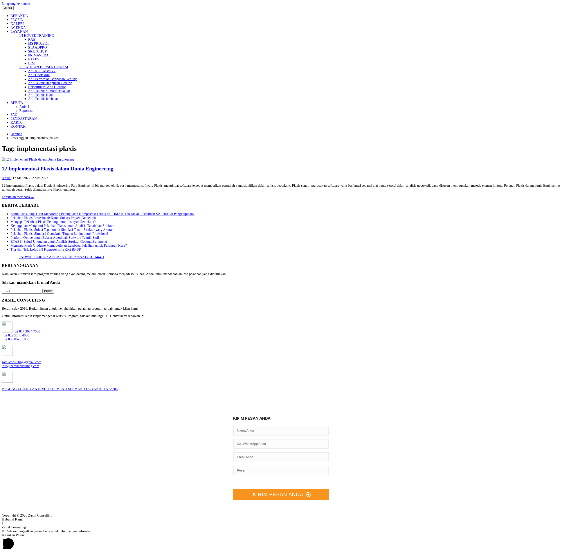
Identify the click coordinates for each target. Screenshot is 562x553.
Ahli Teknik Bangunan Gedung (50, 83)
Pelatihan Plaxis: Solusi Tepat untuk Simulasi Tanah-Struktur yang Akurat (62, 229)
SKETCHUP (37, 51)
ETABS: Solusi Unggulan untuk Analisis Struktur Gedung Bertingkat (59, 241)
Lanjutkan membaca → (18, 197)
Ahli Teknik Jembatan (43, 99)
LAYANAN (19, 31)
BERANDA (19, 16)
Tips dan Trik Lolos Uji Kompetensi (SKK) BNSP (46, 249)
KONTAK (18, 126)
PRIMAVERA (38, 55)
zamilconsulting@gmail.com (21, 362)
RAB (32, 39)
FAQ (14, 114)
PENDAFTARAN (24, 118)
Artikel (24, 106)
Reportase (26, 110)
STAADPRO (37, 47)
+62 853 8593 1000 (15, 339)
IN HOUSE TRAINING (36, 35)
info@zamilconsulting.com (20, 366)
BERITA (17, 103)
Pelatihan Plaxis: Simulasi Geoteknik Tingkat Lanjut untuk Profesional (59, 233)
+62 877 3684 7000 (26, 331)
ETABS (33, 59)
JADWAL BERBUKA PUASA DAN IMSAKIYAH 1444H (61, 257)
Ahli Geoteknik (39, 75)
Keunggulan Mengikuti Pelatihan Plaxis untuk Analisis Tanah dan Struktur (62, 226)
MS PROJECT (38, 43)
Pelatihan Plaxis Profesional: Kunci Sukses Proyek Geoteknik (53, 218)
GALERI (17, 23)
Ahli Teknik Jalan (40, 95)
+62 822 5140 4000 (15, 335)
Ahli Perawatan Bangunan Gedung (52, 79)
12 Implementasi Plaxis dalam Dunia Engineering (57, 169)
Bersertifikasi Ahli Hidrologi (47, 87)
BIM (31, 63)
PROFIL (17, 20)
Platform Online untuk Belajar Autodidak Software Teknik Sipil (55, 237)
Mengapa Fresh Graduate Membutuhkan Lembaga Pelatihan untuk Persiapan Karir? (69, 245)
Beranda (16, 134)
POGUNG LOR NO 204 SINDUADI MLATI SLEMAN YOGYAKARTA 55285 (60, 389)
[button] (281, 519)
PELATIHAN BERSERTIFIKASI (43, 67)
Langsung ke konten (16, 3)
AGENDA (18, 27)
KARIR (16, 122)
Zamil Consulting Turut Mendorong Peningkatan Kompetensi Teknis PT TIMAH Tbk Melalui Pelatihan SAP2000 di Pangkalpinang (103, 214)
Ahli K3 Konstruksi (42, 71)
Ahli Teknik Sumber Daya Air (49, 91)
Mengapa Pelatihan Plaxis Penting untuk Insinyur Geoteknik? (53, 222)
